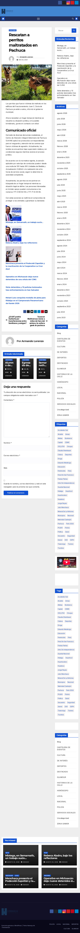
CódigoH (26, 862)
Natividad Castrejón (64, 519)
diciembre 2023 (63, 290)
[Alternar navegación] (38, 18)
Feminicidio (61, 471)
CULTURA (61, 347)
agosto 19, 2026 (13, 884)
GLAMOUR (61, 369)
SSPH (72, 540)
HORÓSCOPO (62, 382)
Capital (60, 442)
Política (60, 532)
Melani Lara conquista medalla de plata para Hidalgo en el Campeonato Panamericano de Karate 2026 (26, 300)
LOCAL (60, 387)
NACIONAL (61, 393)
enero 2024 (62, 284)
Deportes (68, 454)
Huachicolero (62, 495)
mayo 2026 (61, 130)
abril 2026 (61, 135)
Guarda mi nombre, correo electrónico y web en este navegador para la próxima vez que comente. (25, 485)
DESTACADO (62, 363)
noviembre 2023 (63, 295)
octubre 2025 (62, 168)
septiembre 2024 (64, 240)
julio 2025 (61, 185)
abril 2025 (61, 201)
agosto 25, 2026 (13, 862)
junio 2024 (61, 257)
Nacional (71, 515)
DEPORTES (61, 358)
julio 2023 (61, 312)
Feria (69, 471)
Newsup (30, 925)
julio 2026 (61, 119)
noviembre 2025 (63, 163)
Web (5, 468)
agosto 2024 (62, 246)
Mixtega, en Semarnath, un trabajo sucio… (24, 222)
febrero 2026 (62, 146)
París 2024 (70, 524)
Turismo (70, 544)
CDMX (67, 442)
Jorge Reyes (62, 503)
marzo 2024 (62, 273)
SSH (66, 540)
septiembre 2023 (64, 306)
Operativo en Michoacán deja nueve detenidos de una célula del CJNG (59, 881)
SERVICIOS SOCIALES (66, 404)
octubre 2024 (62, 235)
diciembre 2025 (63, 157)
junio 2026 (61, 124)
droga (60, 459)
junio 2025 (61, 190)
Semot (60, 540)
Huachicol (69, 491)
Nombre (8, 443)
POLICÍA (60, 399)
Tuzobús (61, 548)
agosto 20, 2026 (52, 862)
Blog (59, 333)
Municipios (61, 515)
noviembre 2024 (63, 229)
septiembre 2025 (64, 174)
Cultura (60, 454)
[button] (73, 19)
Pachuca (61, 524)
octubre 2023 (62, 301)
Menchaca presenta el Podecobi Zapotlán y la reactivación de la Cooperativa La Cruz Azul (25, 266)
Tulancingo (61, 544)
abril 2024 (61, 268)
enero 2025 (61, 218)
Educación (61, 467)
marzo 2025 (62, 207)
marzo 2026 (62, 141)
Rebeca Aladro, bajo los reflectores (21, 243)
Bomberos (68, 438)
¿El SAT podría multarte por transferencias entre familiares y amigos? (18, 320)
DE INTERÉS (12, 30)
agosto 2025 (62, 179)
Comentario (9, 400)
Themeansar (6, 927)
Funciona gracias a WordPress (12, 925)
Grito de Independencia (66, 483)
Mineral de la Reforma (65, 511)
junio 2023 (61, 317)
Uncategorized (63, 410)
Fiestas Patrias (63, 479)
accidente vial (63, 430)
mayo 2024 (61, 262)
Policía (67, 528)
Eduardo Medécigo (64, 463)
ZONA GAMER (63, 415)
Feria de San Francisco (66, 475)
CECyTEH (61, 446)
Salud (67, 532)
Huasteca (61, 499)
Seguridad (71, 536)
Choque (69, 446)
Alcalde (60, 434)
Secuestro (61, 536)
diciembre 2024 (63, 224)
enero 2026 (61, 152)
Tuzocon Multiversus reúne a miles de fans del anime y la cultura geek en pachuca (36, 321)
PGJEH (60, 528)
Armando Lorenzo (26, 57)
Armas (67, 434)
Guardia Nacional (63, 487)
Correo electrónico (12, 455)
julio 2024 (61, 251)
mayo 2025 (61, 196)
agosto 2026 (62, 113)
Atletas (60, 438)
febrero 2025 (62, 213)
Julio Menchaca (63, 507)
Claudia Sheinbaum (64, 450)
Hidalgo (60, 491)
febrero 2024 (62, 279)
